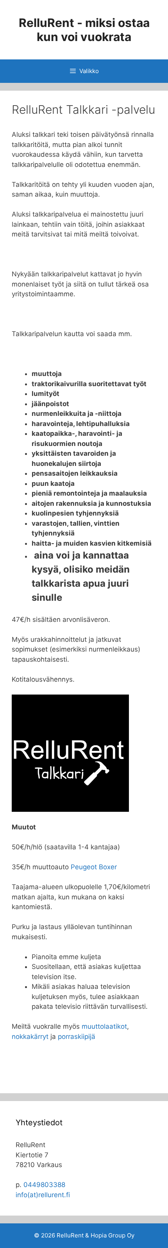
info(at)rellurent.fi (43, 1195)
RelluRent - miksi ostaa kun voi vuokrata (84, 30)
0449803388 (44, 1185)
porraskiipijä (76, 1036)
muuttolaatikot (104, 1026)
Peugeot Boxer (94, 867)
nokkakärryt (30, 1036)
